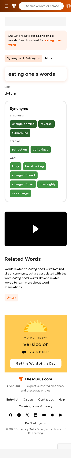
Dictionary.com (68, 6)
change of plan (23, 184)
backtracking (34, 166)
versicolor (36, 344)
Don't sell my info (35, 423)
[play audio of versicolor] (23, 352)
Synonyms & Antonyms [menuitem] (23, 58)
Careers (28, 399)
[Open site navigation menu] (7, 6)
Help (61, 399)
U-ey (15, 166)
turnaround (20, 133)
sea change (20, 193)
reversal (46, 124)
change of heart (23, 175)
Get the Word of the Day (35, 363)
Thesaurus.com (14, 6)
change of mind (23, 124)
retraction (19, 149)
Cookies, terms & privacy (35, 406)
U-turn (11, 297)
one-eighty (48, 184)
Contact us (46, 399)
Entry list (12, 399)
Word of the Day (35, 337)
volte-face (40, 149)
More (49, 58)
